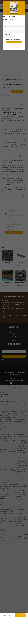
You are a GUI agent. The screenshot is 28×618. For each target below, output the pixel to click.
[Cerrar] (23, 3)
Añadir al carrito (20, 615)
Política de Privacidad (16, 39)
